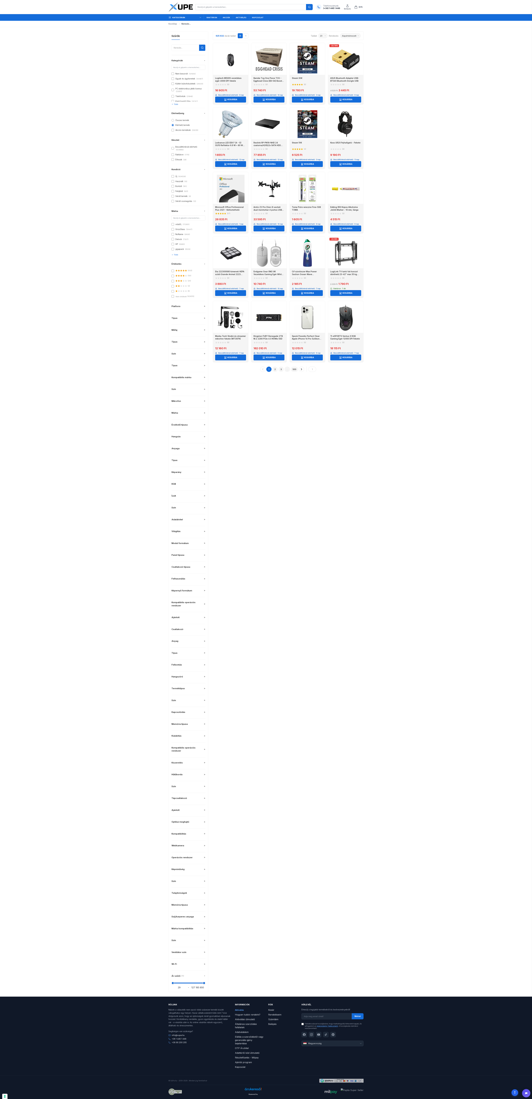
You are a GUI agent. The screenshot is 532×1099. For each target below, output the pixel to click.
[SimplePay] (341, 1081)
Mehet (358, 1016)
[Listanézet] (245, 35)
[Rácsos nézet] (240, 35)
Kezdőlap (172, 24)
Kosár (271, 1010)
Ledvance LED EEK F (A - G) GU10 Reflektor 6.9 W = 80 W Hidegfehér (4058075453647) (229, 145)
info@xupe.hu (178, 1035)
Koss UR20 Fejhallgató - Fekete (345, 142)
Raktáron (212, 17)
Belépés (272, 1024)
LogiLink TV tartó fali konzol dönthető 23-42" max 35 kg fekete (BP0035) (344, 274)
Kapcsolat (258, 17)
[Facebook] (304, 1034)
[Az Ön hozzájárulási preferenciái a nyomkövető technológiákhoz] (4, 1096)
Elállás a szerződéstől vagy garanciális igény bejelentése (249, 1040)
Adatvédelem (242, 1032)
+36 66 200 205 (179, 1042)
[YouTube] (318, 1034)
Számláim (273, 1019)
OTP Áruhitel (242, 1048)
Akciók (226, 17)
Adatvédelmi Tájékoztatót (327, 1026)
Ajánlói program (243, 1062)
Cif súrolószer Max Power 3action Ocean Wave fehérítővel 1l (304, 274)
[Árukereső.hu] (253, 1090)
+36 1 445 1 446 (179, 1039)
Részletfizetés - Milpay (247, 1057)
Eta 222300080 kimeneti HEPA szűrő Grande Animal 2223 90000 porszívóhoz (229, 274)
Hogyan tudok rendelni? (247, 1014)
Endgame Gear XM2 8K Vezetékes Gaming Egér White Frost (268, 274)
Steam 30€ (297, 78)
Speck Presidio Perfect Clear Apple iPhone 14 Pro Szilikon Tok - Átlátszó (306, 339)
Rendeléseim (274, 1014)
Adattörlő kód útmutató (247, 1052)
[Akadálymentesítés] (514, 1092)
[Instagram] (311, 1034)
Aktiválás (241, 17)
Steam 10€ (297, 142)
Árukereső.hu (253, 1094)
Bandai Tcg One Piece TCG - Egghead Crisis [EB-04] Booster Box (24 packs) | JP (269, 81)
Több (176, 104)
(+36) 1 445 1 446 (331, 8)
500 (294, 369)
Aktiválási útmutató (245, 1019)
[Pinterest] (333, 1034)
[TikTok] (326, 1034)
